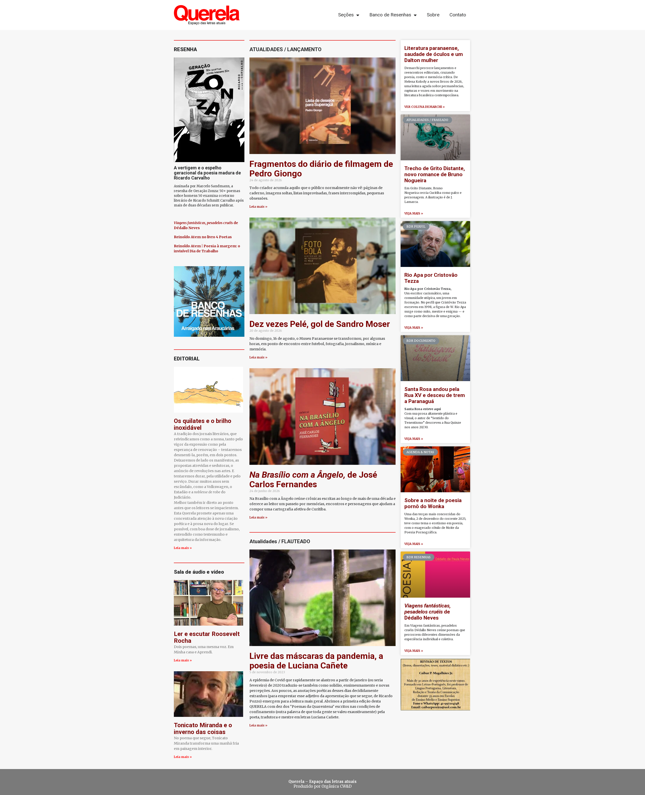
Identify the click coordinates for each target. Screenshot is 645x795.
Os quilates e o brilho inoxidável (202, 424)
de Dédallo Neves (427, 612)
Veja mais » (413, 213)
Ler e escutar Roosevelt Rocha (207, 637)
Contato (457, 15)
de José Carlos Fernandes (313, 479)
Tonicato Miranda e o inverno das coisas (203, 729)
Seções (346, 15)
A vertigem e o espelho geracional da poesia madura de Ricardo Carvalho (207, 172)
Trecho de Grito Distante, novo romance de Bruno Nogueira (434, 174)
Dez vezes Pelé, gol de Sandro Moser (319, 324)
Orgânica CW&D (336, 786)
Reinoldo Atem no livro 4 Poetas (203, 237)
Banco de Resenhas (390, 15)
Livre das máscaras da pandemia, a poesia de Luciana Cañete (316, 660)
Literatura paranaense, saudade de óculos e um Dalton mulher (433, 54)
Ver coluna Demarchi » (424, 107)
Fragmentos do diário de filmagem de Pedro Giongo (321, 168)
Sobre (433, 15)
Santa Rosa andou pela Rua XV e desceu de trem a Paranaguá (434, 395)
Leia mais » (183, 548)
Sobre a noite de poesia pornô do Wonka (433, 503)
